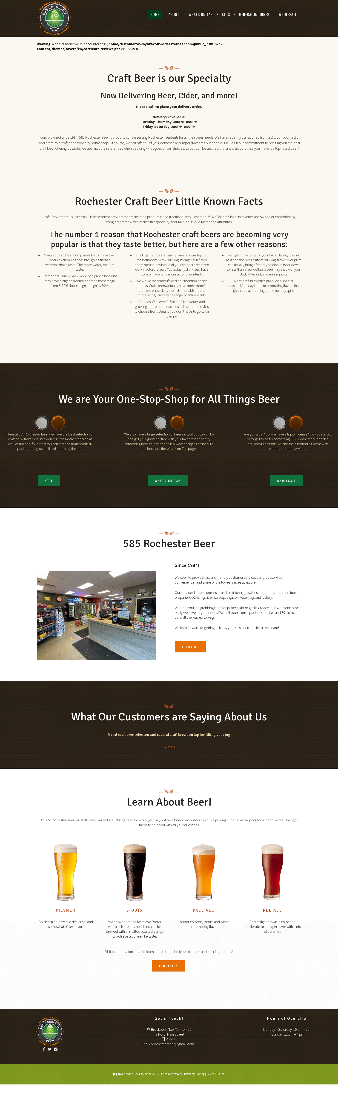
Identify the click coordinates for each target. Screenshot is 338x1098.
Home (154, 14)
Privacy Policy (194, 1074)
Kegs (226, 14)
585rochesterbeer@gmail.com (170, 1044)
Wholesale (287, 14)
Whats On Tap (201, 14)
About (174, 14)
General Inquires (254, 14)
